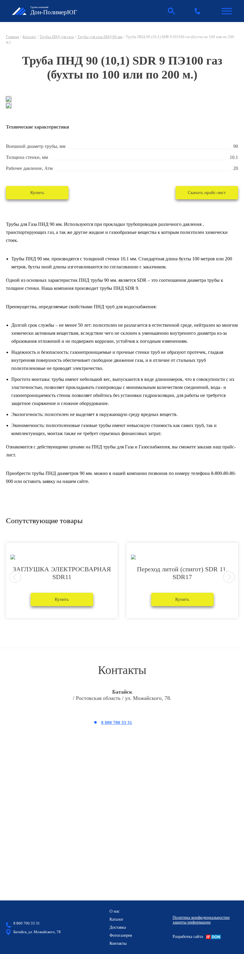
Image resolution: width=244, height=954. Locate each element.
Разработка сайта (188, 936)
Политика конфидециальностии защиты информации (201, 920)
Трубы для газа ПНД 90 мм (99, 37)
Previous (15, 577)
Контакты (118, 943)
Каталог (29, 37)
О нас (115, 911)
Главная (12, 37)
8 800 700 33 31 (116, 722)
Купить (37, 192)
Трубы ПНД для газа (57, 37)
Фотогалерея (121, 935)
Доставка (118, 927)
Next (229, 577)
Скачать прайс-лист (207, 192)
